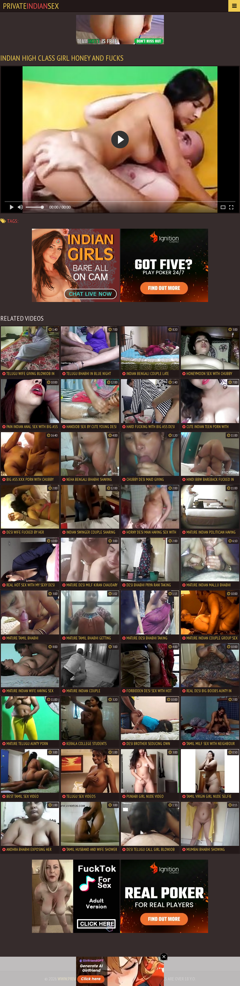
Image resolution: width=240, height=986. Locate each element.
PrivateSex (31, 5)
